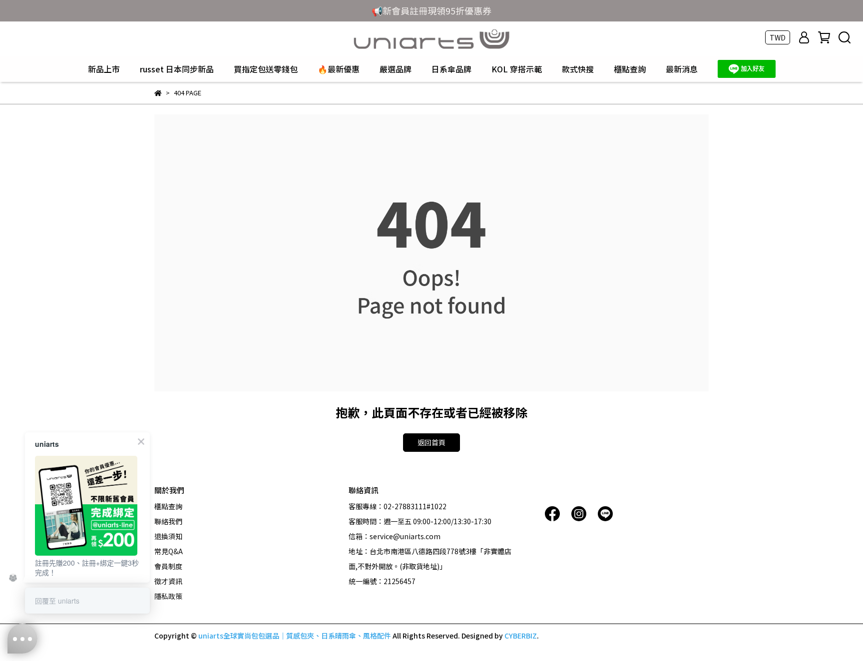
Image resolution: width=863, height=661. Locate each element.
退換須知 (168, 536)
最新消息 (682, 68)
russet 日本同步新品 (177, 68)
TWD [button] (778, 37)
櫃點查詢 (630, 68)
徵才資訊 (168, 581)
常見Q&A (168, 551)
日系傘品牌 (451, 68)
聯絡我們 (168, 521)
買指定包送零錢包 (266, 68)
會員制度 (168, 566)
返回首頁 (431, 442)
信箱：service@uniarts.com (394, 536)
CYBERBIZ (520, 636)
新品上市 (104, 68)
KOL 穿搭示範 (516, 68)
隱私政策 (168, 596)
